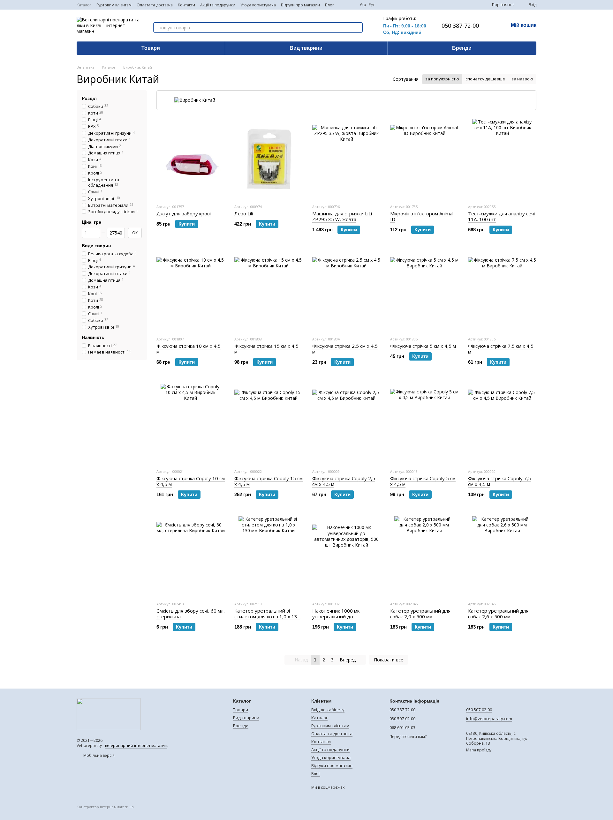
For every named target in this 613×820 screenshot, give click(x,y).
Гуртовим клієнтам (114, 5)
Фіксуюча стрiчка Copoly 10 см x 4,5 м (190, 481)
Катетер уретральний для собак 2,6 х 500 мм (498, 614)
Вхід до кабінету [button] (327, 709)
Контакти (186, 5)
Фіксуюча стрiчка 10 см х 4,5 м (188, 349)
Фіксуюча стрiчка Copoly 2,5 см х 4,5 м (343, 481)
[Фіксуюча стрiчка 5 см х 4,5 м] (424, 291)
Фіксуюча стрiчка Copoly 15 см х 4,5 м (268, 481)
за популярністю (442, 79)
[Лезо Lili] (268, 159)
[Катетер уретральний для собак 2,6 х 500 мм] (502, 556)
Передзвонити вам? (408, 736)
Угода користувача (258, 5)
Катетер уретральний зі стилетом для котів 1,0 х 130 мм (267, 616)
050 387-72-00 (460, 25)
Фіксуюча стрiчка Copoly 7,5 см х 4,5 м (499, 481)
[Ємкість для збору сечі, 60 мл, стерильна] (190, 556)
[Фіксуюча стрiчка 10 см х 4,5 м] (190, 291)
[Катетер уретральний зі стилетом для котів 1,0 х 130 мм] (268, 556)
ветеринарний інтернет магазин (136, 745)
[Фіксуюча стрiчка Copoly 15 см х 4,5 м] (268, 424)
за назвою (522, 79)
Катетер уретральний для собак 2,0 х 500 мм (420, 614)
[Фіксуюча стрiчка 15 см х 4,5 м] (268, 291)
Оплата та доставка (155, 5)
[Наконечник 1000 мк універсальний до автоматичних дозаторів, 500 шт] (346, 556)
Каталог (84, 5)
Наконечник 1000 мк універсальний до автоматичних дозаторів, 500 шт (346, 619)
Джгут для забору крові (183, 213)
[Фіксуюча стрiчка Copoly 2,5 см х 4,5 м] (346, 424)
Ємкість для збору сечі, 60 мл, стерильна (190, 614)
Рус (372, 5)
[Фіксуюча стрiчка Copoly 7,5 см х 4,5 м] (502, 424)
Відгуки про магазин (300, 5)
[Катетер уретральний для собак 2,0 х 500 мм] (424, 556)
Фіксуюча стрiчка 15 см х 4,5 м (266, 349)
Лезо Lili (243, 213)
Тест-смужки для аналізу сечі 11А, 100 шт (501, 216)
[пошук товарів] (357, 27)
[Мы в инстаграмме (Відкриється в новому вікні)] (350, 4)
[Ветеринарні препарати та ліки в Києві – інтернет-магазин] (108, 713)
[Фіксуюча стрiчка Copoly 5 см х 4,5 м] (424, 424)
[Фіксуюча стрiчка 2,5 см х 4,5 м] (346, 291)
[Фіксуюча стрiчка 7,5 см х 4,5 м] (502, 291)
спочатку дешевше (485, 79)
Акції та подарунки (217, 5)
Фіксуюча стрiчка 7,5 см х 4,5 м (501, 349)
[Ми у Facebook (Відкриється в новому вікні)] (342, 4)
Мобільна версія (98, 755)
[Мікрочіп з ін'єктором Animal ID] (424, 159)
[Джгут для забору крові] (190, 159)
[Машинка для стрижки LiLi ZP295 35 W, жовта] (346, 159)
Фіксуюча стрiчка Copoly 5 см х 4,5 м (423, 481)
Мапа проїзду (478, 750)
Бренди (462, 48)
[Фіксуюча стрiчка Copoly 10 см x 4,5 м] (190, 424)
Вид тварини (306, 48)
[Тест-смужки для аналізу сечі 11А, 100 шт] (502, 159)
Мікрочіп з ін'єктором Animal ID (421, 216)
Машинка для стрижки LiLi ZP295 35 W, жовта (342, 216)
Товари (150, 48)
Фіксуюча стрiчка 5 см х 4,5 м (423, 346)
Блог (329, 5)
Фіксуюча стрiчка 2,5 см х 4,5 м (345, 349)
